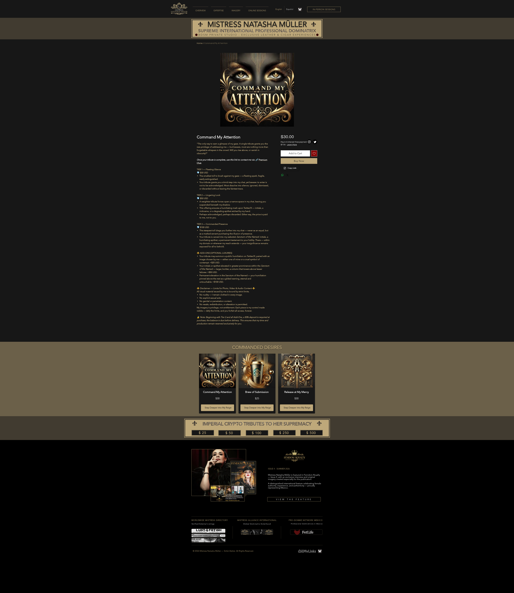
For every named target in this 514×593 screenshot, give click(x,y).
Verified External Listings (203, 524)
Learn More (301, 145)
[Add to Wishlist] (314, 153)
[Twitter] (315, 141)
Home (200, 43)
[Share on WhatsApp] (282, 175)
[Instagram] (309, 141)
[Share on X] (287, 175)
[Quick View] (217, 371)
